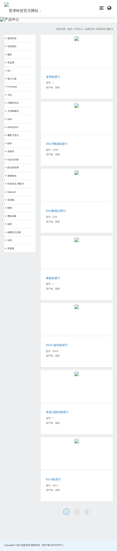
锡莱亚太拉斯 (14, 232)
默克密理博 (13, 167)
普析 (9, 54)
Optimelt (11, 192)
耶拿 (9, 143)
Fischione (12, 86)
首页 (70, 29)
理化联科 (11, 46)
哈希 (9, 224)
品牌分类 (89, 29)
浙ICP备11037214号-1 (52, 545)
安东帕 (10, 200)
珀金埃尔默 (13, 159)
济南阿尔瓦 (13, 103)
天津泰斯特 (13, 111)
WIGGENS (12, 127)
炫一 (9, 71)
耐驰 (9, 208)
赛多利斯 (11, 216)
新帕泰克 (11, 176)
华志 (9, 95)
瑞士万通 (11, 78)
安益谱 (10, 62)
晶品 (9, 119)
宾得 (9, 240)
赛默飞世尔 (13, 135)
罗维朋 (10, 248)
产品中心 (78, 29)
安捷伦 (10, 151)
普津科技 (11, 38)
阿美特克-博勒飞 (104, 29)
